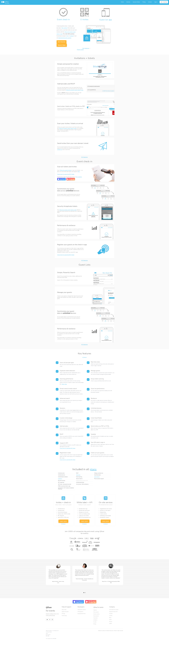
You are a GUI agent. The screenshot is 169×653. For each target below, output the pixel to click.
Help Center (64, 609)
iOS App (63, 613)
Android (71, 36)
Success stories (96, 614)
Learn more (63, 521)
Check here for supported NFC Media (65, 174)
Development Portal (81, 613)
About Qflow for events (113, 609)
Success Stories (136, 2)
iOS (67, 36)
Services (128, 2)
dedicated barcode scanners (64, 38)
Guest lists (78, 475)
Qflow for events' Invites (65, 170)
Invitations (60, 478)
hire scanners (79, 177)
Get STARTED (164, 2)
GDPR (110, 623)
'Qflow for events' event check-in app (74, 90)
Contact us (59, 149)
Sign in (155, 2)
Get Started (61, 42)
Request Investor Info (113, 611)
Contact (150, 2)
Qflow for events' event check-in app (67, 210)
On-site (94, 622)
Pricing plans (80, 49)
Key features (85, 48)
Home (122, 2)
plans (93, 469)
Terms (110, 619)
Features (95, 610)
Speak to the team (65, 611)
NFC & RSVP (65, 28)
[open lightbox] (72, 45)
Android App (64, 615)
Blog (110, 617)
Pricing (144, 2)
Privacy (110, 621)
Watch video (64, 384)
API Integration (80, 611)
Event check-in (97, 476)
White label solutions (82, 609)
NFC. (79, 171)
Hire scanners (96, 612)
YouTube (110, 613)
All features (84, 157)
